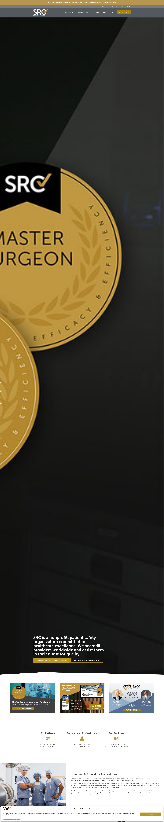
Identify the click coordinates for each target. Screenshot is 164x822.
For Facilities (116, 733)
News (104, 12)
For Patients (47, 733)
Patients (96, 12)
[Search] (113, 6)
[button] (160, 809)
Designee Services (83, 12)
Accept (151, 814)
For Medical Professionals (82, 733)
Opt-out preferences (8, 819)
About (111, 12)
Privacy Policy (16, 819)
